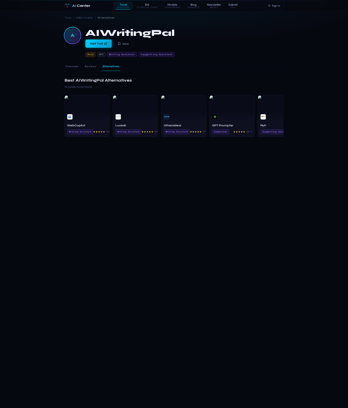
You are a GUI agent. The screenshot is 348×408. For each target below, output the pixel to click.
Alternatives (111, 66)
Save (125, 44)
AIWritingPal (84, 17)
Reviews (90, 66)
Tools (67, 17)
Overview (71, 66)
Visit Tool (96, 43)
